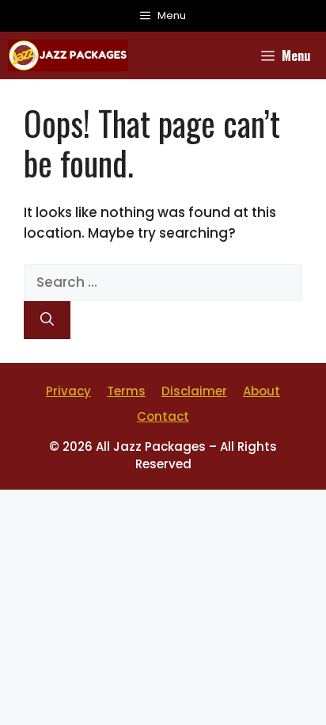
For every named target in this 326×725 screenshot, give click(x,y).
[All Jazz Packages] (68, 55)
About (261, 391)
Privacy (68, 391)
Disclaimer (194, 391)
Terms (126, 391)
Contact (163, 416)
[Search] (47, 320)
